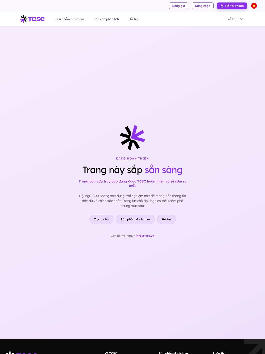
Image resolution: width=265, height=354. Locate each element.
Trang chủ (101, 219)
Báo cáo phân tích (106, 19)
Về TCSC (234, 19)
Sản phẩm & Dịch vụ (69, 19)
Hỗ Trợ (133, 19)
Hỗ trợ (166, 219)
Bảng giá (178, 6)
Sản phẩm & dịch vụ (135, 219)
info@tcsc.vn (145, 236)
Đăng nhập (202, 6)
